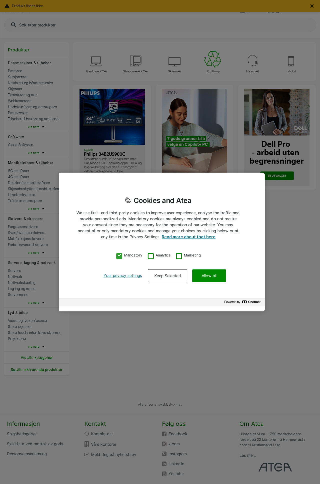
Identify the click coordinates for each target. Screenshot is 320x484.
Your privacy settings (123, 275)
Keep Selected (167, 275)
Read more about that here (189, 236)
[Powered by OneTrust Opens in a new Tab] (243, 303)
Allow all (209, 275)
